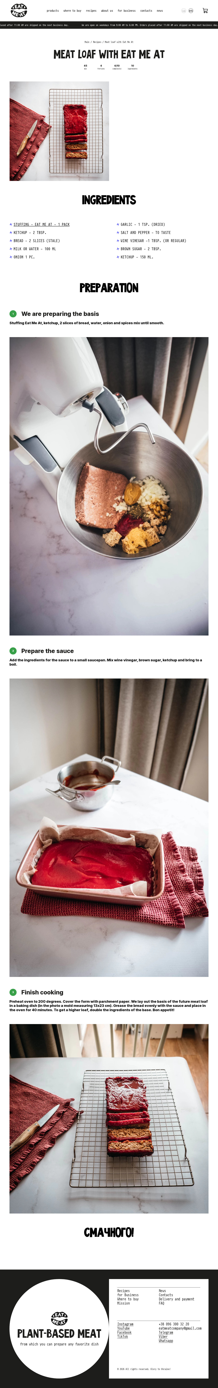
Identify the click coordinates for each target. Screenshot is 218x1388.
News (162, 1291)
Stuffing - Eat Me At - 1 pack (42, 224)
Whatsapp (166, 1341)
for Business (128, 1295)
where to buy (72, 10)
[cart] (206, 11)
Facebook (124, 1332)
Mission (123, 1303)
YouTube (123, 1328)
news (160, 10)
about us (107, 10)
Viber (163, 1336)
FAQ (161, 1303)
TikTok (122, 1336)
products (53, 10)
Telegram (166, 1332)
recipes (91, 10)
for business (127, 10)
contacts (146, 10)
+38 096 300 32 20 (174, 1324)
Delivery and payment (176, 1299)
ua (184, 11)
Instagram (125, 1324)
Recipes (123, 1291)
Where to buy (128, 1299)
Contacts (166, 1295)
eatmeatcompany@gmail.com (180, 1328)
